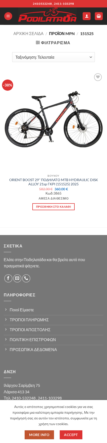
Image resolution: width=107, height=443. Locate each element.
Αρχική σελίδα (28, 33)
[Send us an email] (17, 278)
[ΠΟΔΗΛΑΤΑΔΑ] (47, 16)
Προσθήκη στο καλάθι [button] (53, 206)
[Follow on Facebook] (8, 278)
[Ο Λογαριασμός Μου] (87, 16)
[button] (8, 16)
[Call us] (26, 278)
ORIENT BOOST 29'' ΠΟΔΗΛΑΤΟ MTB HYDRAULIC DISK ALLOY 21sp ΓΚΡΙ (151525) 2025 (53, 182)
